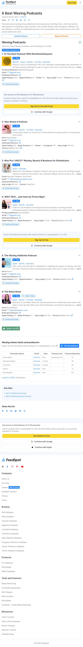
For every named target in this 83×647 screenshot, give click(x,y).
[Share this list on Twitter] (13, 20)
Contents (23, 17)
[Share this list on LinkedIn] (17, 20)
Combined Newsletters (11, 588)
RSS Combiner (8, 596)
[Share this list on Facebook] (9, 20)
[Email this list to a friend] (25, 20)
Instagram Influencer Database (14, 542)
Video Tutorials (8, 617)
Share (4, 20)
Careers (10, 487)
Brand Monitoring (9, 583)
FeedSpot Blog (8, 634)
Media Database (8, 571)
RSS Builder (6, 600)
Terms (4, 500)
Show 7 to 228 (12, 328)
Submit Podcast (20, 36)
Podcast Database (9, 521)
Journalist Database (10, 529)
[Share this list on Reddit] (21, 20)
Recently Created (9, 630)
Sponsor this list (61, 36)
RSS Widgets (7, 592)
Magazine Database (10, 525)
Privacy (5, 496)
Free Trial (72, 3)
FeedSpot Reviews (9, 492)
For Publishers (7, 563)
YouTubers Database (10, 534)
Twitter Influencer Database (13, 546)
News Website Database (12, 538)
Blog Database (8, 516)
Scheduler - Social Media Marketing (16, 605)
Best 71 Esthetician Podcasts (16, 393)
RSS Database (7, 512)
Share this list (8, 406)
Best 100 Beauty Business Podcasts (18, 396)
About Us (5, 479)
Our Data (5, 483)
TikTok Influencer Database (13, 551)
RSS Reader (6, 567)
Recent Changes (8, 625)
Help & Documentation (11, 621)
